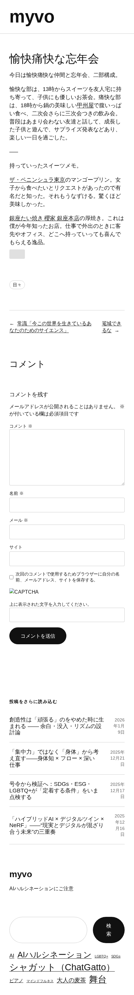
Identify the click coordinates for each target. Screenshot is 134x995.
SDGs (116, 956)
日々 (17, 284)
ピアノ (16, 980)
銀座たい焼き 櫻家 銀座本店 (44, 218)
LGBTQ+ (101, 956)
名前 (16, 493)
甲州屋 (85, 105)
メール (18, 520)
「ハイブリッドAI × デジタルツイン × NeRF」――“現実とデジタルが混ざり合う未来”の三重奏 (56, 825)
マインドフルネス (40, 981)
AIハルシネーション (54, 954)
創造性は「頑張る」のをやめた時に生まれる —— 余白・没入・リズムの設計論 (56, 726)
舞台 (98, 979)
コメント (20, 426)
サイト (15, 547)
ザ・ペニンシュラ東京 (37, 179)
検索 (108, 930)
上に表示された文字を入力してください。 (50, 604)
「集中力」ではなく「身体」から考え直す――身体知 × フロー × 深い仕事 (53, 758)
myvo (31, 16)
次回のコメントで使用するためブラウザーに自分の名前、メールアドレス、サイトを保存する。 (68, 577)
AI (11, 955)
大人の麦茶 (71, 980)
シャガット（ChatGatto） (62, 967)
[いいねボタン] (17, 254)
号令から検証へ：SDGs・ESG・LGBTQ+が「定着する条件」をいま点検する (53, 790)
